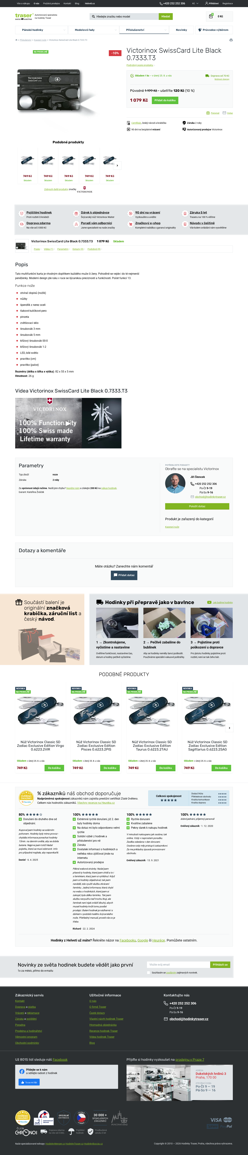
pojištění (31, 1018)
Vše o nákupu (23, 3)
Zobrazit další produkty (56, 189)
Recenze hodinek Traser (103, 1031)
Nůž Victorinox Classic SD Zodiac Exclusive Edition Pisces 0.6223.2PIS (96, 745)
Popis (38, 248)
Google (142, 940)
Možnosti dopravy (222, 79)
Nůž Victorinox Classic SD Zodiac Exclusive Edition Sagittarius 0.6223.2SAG (207, 745)
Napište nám (73, 488)
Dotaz (230, 113)
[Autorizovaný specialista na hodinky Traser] (24, 16)
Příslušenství (25, 40)
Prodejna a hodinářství (28, 1031)
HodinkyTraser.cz (74, 1143)
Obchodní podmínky (27, 1043)
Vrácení (19, 1013)
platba (32, 1006)
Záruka (19, 1018)
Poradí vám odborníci (96, 223)
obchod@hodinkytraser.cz (210, 496)
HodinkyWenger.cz (55, 1143)
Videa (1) (49, 248)
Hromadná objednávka (103, 1025)
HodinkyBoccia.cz (93, 1143)
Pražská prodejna (51, 3)
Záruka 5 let (198, 212)
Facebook (60, 1060)
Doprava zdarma (38, 223)
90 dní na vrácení (147, 212)
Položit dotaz (197, 506)
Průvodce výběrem (215, 29)
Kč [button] (193, 3)
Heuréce (158, 940)
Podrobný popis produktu (141, 65)
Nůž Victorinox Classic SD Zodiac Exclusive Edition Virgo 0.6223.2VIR (40, 745)
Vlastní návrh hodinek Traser (106, 1018)
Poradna (20, 1025)
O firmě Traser (97, 1006)
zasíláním (171, 972)
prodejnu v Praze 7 (189, 1060)
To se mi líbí (31, 1082)
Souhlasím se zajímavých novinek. (175, 972)
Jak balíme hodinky (223, 602)
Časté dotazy (97, 1013)
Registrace (228, 3)
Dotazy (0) (79, 248)
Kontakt (67, 3)
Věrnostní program (26, 1036)
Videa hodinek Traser (101, 1036)
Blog (77, 3)
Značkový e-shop (147, 223)
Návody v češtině (202, 223)
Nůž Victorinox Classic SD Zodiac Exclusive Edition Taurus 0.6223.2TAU (152, 745)
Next (117, 165)
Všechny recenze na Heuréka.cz (96, 802)
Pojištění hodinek (39, 212)
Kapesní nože (40, 40)
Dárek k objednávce (95, 212)
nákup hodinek (109, 488)
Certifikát (136, 123)
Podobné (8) (95, 248)
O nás (92, 1001)
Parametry (63, 248)
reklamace (33, 1013)
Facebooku (128, 940)
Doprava (20, 1006)
